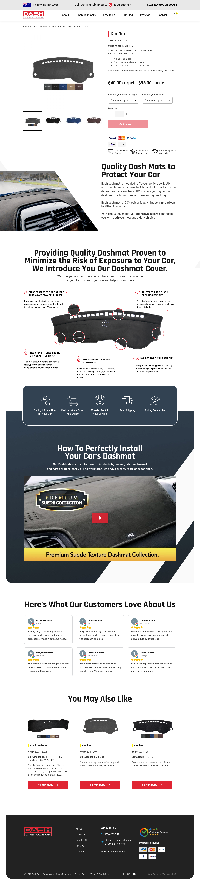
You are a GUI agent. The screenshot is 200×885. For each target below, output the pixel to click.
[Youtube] (134, 874)
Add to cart (126, 124)
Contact (162, 15)
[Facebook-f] (123, 874)
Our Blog (128, 15)
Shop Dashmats (86, 15)
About (65, 15)
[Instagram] (128, 874)
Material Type (123, 94)
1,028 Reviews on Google (162, 5)
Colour (153, 94)
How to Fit (109, 15)
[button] (100, 518)
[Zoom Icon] (63, 70)
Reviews (145, 15)
